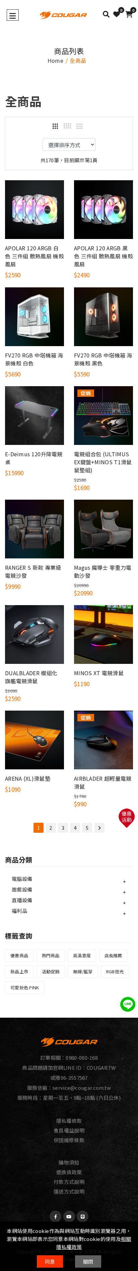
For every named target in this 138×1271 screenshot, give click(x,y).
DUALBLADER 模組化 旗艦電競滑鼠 (31, 677)
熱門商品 (51, 955)
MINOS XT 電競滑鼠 (99, 673)
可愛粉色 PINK (24, 987)
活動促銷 (51, 971)
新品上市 (19, 971)
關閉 (88, 1261)
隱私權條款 (69, 1120)
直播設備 (22, 900)
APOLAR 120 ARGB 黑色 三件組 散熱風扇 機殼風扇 (103, 256)
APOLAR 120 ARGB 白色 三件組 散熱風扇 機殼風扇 (34, 256)
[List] (79, 126)
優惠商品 (19, 955)
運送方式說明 (69, 1191)
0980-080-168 (82, 1057)
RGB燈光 (115, 971)
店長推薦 (113, 955)
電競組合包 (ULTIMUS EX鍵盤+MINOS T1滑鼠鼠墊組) (103, 462)
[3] (55, 126)
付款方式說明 (69, 1182)
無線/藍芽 (83, 971)
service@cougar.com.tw (82, 1087)
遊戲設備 (22, 889)
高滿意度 (82, 955)
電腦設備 (22, 878)
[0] (116, 14)
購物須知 (69, 1162)
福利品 (19, 910)
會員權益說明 (69, 1130)
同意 (50, 1261)
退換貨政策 (69, 1172)
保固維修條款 (69, 1140)
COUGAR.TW (101, 1067)
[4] (67, 126)
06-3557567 (74, 1077)
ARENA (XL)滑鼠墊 (27, 778)
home (55, 60)
